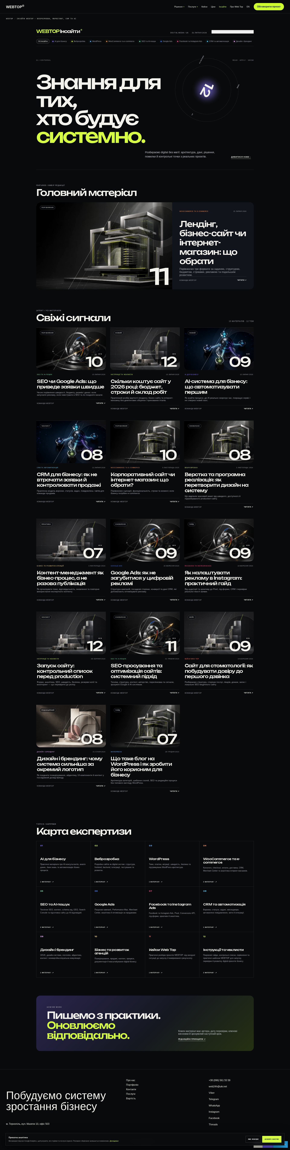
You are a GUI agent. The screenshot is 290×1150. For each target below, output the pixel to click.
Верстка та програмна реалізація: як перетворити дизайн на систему (216, 482)
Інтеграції (181, 63)
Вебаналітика (127, 84)
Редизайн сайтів (19, 106)
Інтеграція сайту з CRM (188, 49)
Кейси (204, 6)
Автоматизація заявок (188, 56)
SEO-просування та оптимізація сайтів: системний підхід (136, 671)
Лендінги (15, 63)
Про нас (130, 1080)
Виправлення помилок (243, 42)
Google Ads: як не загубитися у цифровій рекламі (142, 578)
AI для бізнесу (191, 374)
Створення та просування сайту (138, 34)
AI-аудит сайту (183, 106)
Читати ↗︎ (241, 280)
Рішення (178, 6)
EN (248, 6)
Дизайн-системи (74, 63)
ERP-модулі (181, 42)
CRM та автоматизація (188, 27)
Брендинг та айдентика (78, 42)
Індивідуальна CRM (186, 34)
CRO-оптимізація (129, 113)
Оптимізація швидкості (243, 63)
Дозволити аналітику (272, 1139)
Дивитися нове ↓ (241, 157)
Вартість (131, 1098)
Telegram (214, 1099)
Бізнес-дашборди (185, 77)
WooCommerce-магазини (23, 84)
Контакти (131, 1089)
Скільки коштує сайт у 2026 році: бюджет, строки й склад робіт (141, 386)
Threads (213, 1124)
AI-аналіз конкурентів (187, 127)
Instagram (214, 1111)
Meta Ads (125, 70)
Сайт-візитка (17, 49)
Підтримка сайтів (240, 56)
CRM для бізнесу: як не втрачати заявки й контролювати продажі (69, 480)
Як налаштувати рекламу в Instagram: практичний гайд (213, 578)
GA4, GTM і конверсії (130, 91)
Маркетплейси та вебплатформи (27, 91)
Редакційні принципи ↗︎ (192, 1039)
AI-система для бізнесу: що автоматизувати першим (216, 386)
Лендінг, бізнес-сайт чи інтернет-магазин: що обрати (212, 242)
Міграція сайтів (239, 98)
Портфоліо (132, 1085)
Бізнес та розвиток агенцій (50, 566)
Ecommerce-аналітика (132, 98)
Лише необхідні (253, 1139)
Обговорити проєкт (269, 6)
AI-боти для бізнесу (186, 91)
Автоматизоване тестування (246, 91)
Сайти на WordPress (21, 34)
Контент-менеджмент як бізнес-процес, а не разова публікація (70, 578)
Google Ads (126, 63)
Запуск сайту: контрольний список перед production (64, 671)
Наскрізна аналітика (131, 106)
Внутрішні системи (186, 70)
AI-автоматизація (185, 98)
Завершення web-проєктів (245, 120)
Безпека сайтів (239, 70)
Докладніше (114, 1141)
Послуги (192, 6)
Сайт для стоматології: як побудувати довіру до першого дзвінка (219, 671)
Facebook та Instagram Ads (198, 566)
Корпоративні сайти (21, 70)
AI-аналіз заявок (185, 120)
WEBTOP (15, 7)
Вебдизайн (71, 34)
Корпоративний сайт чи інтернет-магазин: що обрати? (143, 480)
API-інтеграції (238, 106)
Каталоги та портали (21, 98)
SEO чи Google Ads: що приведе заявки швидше (70, 383)
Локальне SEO (127, 56)
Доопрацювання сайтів (243, 49)
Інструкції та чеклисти (122, 374)
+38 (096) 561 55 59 (219, 1080)
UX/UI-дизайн (72, 27)
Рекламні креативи (75, 56)
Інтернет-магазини (20, 77)
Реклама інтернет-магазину (135, 77)
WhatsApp (214, 1105)
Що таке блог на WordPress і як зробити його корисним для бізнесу (141, 766)
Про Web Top (236, 6)
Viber (211, 1093)
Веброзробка (191, 467)
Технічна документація (243, 113)
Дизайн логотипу (74, 49)
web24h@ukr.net (218, 1086)
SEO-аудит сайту (129, 42)
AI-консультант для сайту (189, 84)
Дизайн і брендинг (46, 752)
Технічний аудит (239, 27)
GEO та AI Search (129, 49)
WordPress (116, 752)
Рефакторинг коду (240, 77)
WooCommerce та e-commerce (193, 211)
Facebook (214, 1118)
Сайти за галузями (20, 42)
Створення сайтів (20, 27)
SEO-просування (129, 27)
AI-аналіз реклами (185, 113)
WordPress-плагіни (241, 84)
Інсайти (222, 6)
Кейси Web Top (192, 659)
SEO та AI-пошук (44, 374)
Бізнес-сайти (17, 56)
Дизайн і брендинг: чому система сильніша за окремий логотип (69, 764)
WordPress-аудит (240, 34)
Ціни (213, 6)
